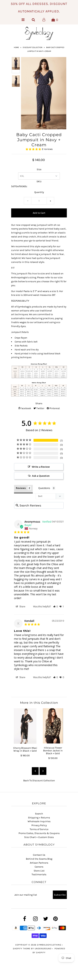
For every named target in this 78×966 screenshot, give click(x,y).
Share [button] (22, 606)
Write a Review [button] (41, 466)
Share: (39, 403)
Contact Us (39, 854)
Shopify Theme (21, 948)
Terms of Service (39, 829)
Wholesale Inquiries (39, 821)
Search (39, 813)
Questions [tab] (44, 488)
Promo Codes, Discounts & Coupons (39, 833)
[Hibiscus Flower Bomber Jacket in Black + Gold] (53, 726)
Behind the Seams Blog (39, 858)
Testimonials (39, 874)
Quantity (39, 192)
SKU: (39, 181)
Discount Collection (32, 47)
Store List (39, 870)
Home (16, 47)
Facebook (25, 408)
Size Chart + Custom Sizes (39, 837)
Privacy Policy (39, 825)
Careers (39, 866)
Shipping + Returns (39, 817)
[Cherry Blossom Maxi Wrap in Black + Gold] (25, 726)
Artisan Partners (39, 862)
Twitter (40, 408)
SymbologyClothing (49, 945)
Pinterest (54, 408)
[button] (55, 606)
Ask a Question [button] (41, 475)
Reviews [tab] (21, 488)
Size (39, 169)
